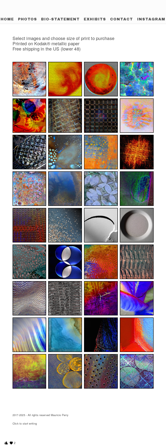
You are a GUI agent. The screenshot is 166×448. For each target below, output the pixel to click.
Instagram (151, 19)
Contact (121, 19)
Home (7, 19)
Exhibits (95, 19)
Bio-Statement (60, 19)
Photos (27, 19)
